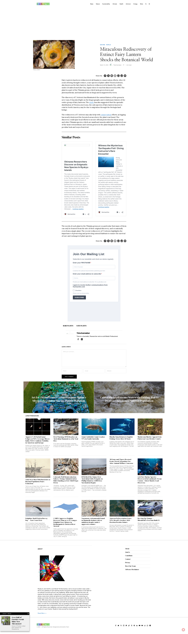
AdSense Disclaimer (132, 569)
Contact (127, 559)
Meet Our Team (130, 566)
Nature (102, 44)
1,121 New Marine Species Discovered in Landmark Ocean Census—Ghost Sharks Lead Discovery (150, 480)
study (91, 102)
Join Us (127, 552)
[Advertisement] (94, 22)
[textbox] (65, 599)
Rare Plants (68, 326)
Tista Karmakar (117, 65)
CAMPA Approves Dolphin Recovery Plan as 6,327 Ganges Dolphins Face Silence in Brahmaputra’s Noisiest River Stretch (65, 522)
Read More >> (42, 613)
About (127, 549)
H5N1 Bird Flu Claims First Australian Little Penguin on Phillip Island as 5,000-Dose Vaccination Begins (92, 480)
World (108, 44)
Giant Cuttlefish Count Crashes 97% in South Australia (93, 438)
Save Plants (81, 326)
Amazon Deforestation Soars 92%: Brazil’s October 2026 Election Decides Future (121, 520)
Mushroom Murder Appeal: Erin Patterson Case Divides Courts (149, 438)
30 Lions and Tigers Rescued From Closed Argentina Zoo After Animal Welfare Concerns (121, 461)
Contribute (129, 556)
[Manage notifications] (183, 629)
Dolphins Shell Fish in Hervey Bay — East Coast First (36, 519)
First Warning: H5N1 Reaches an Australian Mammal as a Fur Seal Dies (65, 439)
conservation (106, 115)
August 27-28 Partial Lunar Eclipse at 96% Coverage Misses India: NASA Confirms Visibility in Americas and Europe (37, 440)
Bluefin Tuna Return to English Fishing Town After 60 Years (121, 438)
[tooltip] (105, 75)
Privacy (127, 563)
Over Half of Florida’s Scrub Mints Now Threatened (18, 620)
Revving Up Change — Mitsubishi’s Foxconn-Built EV (149, 519)
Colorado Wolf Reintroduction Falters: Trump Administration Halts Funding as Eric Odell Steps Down (65, 480)
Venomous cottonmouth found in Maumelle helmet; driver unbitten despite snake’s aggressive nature (93, 521)
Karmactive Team (64, 627)
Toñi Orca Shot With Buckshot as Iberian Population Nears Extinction (37, 481)
